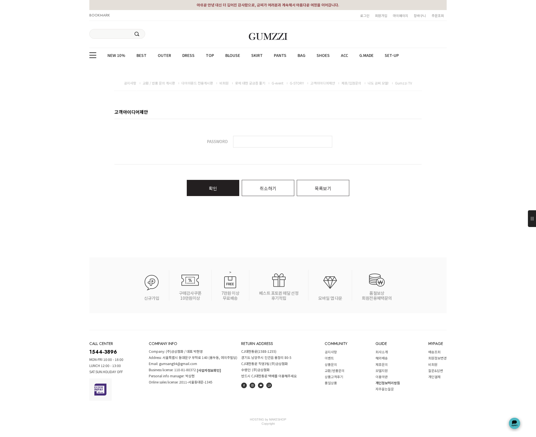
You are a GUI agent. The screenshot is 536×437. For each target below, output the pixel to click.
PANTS (280, 55)
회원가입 (381, 15)
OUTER (164, 55)
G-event (277, 83)
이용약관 (381, 376)
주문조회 (438, 15)
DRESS (188, 55)
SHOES (323, 55)
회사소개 (381, 351)
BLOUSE (232, 55)
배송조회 (434, 351)
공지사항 (130, 83)
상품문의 (331, 364)
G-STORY (297, 83)
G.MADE (366, 55)
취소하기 (268, 188)
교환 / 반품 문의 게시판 (159, 83)
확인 (213, 188)
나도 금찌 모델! (378, 83)
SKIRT (257, 55)
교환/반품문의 (334, 370)
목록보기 (323, 188)
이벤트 (329, 358)
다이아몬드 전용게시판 (197, 83)
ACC (344, 55)
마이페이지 (400, 15)
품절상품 (331, 382)
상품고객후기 (334, 376)
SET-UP (392, 55)
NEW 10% (116, 55)
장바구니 (420, 15)
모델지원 (381, 370)
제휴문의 (381, 364)
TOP (210, 55)
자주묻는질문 (384, 389)
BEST (142, 55)
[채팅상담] (514, 423)
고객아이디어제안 (322, 83)
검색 (137, 34)
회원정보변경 (437, 358)
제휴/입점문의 (351, 83)
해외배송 (381, 358)
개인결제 (434, 376)
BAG (301, 55)
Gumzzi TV (403, 83)
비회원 (224, 83)
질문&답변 (435, 370)
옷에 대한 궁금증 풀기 (250, 83)
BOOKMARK (99, 15)
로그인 (364, 15)
